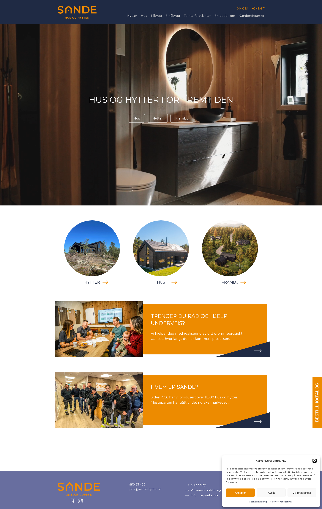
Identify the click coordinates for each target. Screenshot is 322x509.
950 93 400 (137, 484)
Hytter (132, 16)
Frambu (182, 118)
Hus (144, 16)
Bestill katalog (317, 402)
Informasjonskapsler (205, 495)
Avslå (271, 492)
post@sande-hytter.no (145, 489)
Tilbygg (156, 16)
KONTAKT (258, 8)
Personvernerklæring (280, 501)
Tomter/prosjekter (197, 16)
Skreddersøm (225, 16)
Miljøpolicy (198, 485)
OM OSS (242, 8)
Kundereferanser (251, 16)
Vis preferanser (302, 492)
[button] (314, 461)
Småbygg (173, 16)
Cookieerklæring (258, 501)
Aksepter (240, 492)
